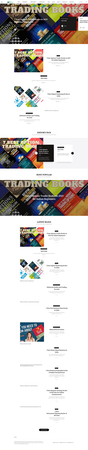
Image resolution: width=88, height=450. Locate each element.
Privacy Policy (56, 442)
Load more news (44, 429)
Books (16, 16)
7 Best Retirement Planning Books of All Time (57, 413)
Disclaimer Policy (69, 442)
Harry (18, 29)
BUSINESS (56, 347)
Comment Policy (62, 442)
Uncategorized (65, 18)
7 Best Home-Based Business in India (56, 351)
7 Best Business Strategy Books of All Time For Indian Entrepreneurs (56, 392)
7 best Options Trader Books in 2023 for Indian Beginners (31, 20)
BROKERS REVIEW (29, 113)
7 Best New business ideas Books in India (57, 309)
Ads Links (64, 20)
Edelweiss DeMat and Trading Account (29, 116)
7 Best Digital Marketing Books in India (58, 95)
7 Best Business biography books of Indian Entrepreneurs (57, 371)
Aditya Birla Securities (23, 150)
